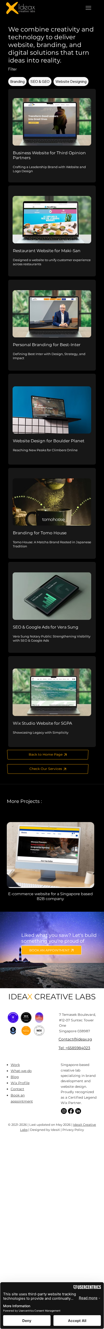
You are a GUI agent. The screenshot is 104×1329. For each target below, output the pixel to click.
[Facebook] (71, 1111)
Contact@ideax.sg (75, 1039)
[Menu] (88, 8)
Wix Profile (20, 1083)
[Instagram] (64, 1111)
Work (15, 1065)
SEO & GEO (40, 81)
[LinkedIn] (78, 1111)
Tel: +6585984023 (74, 1048)
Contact (17, 1089)
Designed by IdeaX (45, 1130)
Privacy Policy (73, 1130)
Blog (15, 1077)
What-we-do (21, 1071)
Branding (17, 81)
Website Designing (71, 81)
